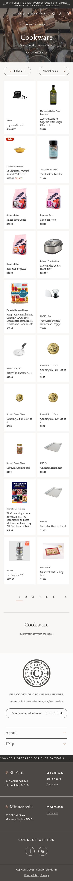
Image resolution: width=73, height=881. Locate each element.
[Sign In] (60, 13)
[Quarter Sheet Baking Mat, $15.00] (53, 551)
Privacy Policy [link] (31, 875)
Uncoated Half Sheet (51, 467)
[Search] (53, 13)
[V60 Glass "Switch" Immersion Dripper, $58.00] (53, 293)
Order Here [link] (52, 5)
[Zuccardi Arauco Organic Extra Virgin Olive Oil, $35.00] (53, 94)
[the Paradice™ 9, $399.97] (19, 551)
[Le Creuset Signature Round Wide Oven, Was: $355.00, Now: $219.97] (19, 149)
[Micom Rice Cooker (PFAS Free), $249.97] (53, 244)
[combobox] (54, 71)
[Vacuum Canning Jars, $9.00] (19, 446)
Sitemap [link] (44, 875)
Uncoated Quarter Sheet (53, 526)
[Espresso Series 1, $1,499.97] (19, 94)
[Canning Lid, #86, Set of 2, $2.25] (53, 349)
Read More (35, 52)
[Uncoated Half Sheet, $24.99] (53, 446)
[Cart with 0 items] (67, 13)
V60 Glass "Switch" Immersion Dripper (50, 322)
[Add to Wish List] (32, 84)
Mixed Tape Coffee (16, 219)
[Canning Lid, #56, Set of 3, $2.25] (19, 397)
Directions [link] (52, 784)
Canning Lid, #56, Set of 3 (19, 420)
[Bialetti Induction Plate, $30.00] (19, 349)
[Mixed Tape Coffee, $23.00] (19, 198)
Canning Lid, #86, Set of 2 (53, 371)
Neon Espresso (48, 219)
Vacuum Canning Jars (18, 467)
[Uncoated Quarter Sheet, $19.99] (53, 492)
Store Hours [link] (54, 778)
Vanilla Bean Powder (51, 174)
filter (19, 71)
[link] (37, 672)
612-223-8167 (55, 807)
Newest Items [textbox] (50, 71)
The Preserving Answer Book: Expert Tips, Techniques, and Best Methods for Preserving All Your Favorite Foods (19, 520)
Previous (4, 4)
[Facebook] (30, 851)
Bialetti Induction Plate (19, 373)
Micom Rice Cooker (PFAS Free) (50, 267)
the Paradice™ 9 (15, 575)
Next (68, 4)
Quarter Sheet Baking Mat (51, 573)
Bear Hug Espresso (16, 268)
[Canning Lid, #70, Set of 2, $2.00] (53, 397)
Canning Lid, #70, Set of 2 (53, 420)
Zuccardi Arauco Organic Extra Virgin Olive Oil (51, 122)
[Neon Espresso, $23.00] (53, 198)
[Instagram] (42, 851)
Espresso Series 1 (15, 125)
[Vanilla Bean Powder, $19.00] (53, 149)
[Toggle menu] (5, 14)
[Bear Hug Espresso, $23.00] (19, 244)
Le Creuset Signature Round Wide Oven (18, 172)
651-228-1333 (55, 772)
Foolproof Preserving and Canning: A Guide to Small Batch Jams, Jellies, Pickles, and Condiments (20, 319)
